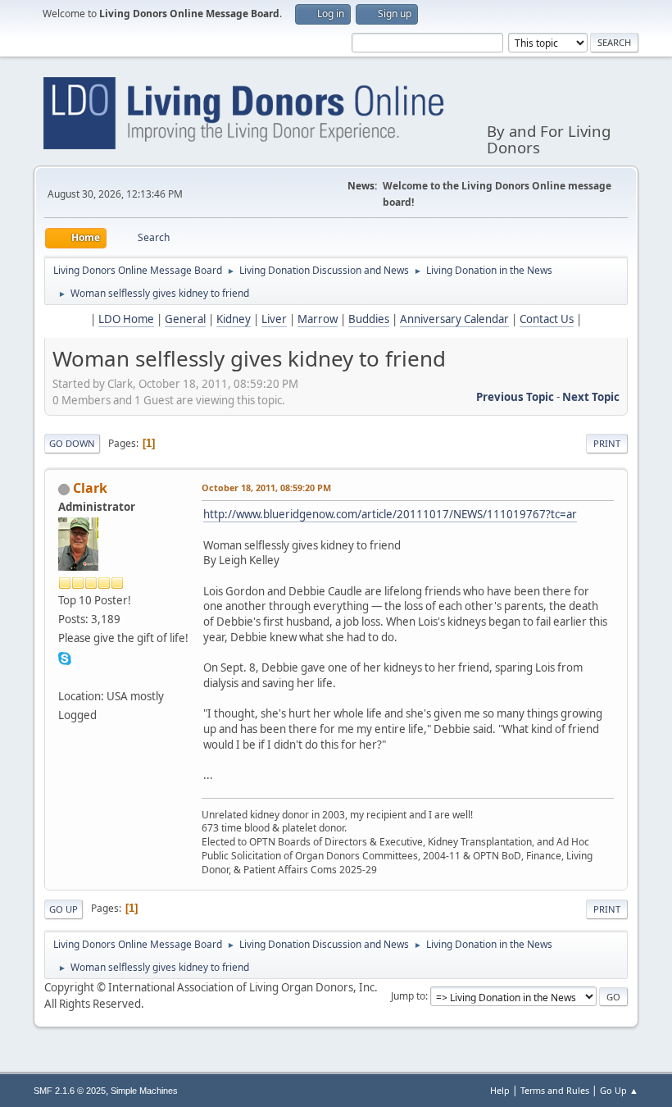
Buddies (368, 319)
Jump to (408, 996)
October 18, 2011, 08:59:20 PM (266, 487)
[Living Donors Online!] (64, 675)
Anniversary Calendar (454, 319)
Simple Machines (144, 1091)
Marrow (317, 319)
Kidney (233, 319)
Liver (274, 319)
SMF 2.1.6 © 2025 (70, 1091)
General (185, 319)
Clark (90, 488)
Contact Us (547, 319)
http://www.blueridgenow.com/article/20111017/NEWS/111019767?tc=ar (390, 514)
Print (606, 443)
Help (500, 1090)
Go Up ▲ (619, 1090)
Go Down (72, 443)
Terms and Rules (554, 1090)
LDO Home (126, 319)
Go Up (63, 909)
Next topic (591, 397)
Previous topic (515, 397)
